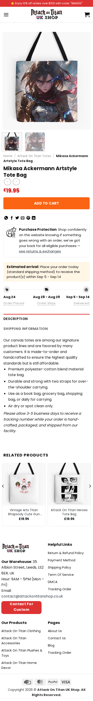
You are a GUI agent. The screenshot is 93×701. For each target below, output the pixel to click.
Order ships (46, 303)
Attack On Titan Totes (34, 156)
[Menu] (6, 14)
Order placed (13, 303)
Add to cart (46, 203)
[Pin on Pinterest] (28, 218)
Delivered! (82, 303)
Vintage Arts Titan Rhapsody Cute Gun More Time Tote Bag (24, 512)
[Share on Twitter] (17, 218)
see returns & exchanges (40, 251)
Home (7, 156)
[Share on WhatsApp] (6, 218)
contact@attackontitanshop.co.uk (32, 596)
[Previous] (10, 81)
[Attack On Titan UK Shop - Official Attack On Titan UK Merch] (46, 15)
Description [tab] (15, 318)
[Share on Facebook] (12, 218)
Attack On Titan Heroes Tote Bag (69, 512)
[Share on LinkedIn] (33, 218)
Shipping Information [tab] (25, 328)
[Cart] (87, 14)
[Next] (83, 81)
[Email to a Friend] (22, 218)
